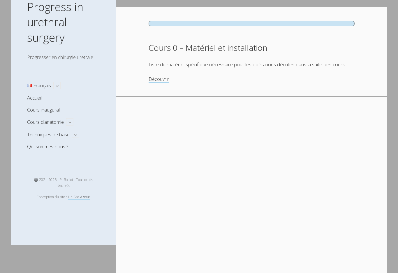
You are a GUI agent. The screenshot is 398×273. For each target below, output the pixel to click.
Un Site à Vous (79, 196)
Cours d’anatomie (45, 122)
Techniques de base (48, 134)
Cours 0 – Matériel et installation (208, 47)
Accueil (34, 97)
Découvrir (159, 79)
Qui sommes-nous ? (47, 146)
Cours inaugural (43, 109)
